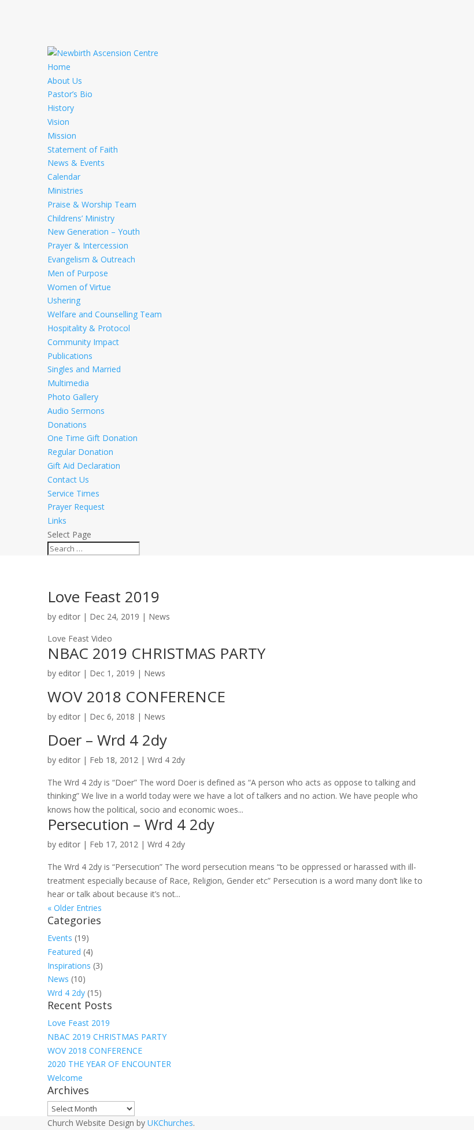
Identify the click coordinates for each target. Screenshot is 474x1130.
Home (59, 66)
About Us (64, 80)
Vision (58, 121)
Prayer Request (76, 506)
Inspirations (69, 965)
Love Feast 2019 (103, 596)
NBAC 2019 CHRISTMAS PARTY (156, 653)
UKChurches (170, 1122)
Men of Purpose (77, 273)
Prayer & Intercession (87, 245)
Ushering (63, 300)
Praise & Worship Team (91, 204)
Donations (67, 424)
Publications (69, 355)
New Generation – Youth (93, 231)
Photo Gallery (72, 396)
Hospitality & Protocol (88, 328)
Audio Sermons (76, 410)
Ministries (65, 190)
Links (56, 520)
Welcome (65, 1077)
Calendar (63, 176)
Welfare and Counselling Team (104, 314)
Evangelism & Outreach (91, 259)
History (60, 107)
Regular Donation (80, 451)
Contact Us (68, 479)
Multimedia (68, 382)
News (159, 616)
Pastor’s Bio (69, 93)
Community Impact (83, 341)
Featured (64, 951)
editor (69, 616)
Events (59, 937)
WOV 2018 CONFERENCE (136, 696)
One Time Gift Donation (92, 437)
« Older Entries (74, 907)
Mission (61, 135)
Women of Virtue (79, 286)
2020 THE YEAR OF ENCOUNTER (109, 1063)
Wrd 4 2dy (166, 759)
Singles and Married (84, 369)
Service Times (73, 493)
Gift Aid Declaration (83, 465)
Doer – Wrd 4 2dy (107, 739)
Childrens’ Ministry (80, 218)
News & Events (76, 162)
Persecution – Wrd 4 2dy (130, 824)
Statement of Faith (82, 149)
